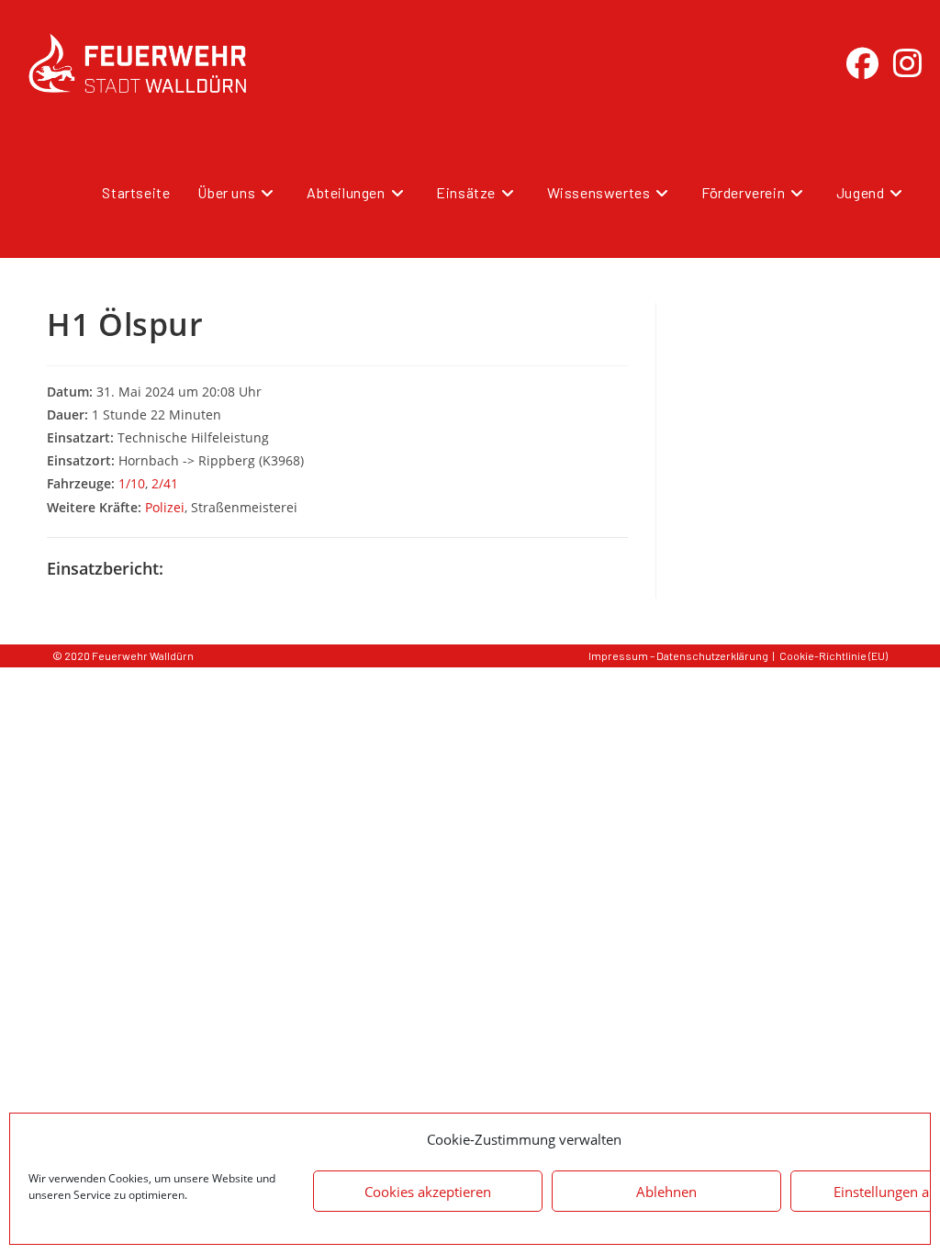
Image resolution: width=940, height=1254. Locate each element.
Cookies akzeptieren (427, 1191)
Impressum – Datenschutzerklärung (678, 655)
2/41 (164, 483)
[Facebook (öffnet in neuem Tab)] (862, 63)
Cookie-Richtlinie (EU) (833, 655)
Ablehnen (666, 1191)
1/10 (131, 483)
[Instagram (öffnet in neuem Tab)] (907, 63)
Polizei (165, 507)
